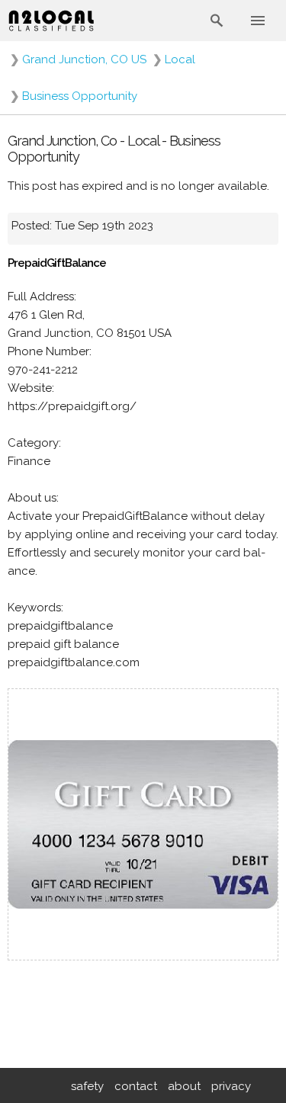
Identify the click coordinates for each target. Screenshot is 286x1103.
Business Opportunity (79, 96)
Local (180, 59)
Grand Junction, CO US (84, 59)
